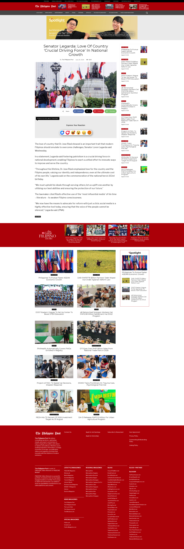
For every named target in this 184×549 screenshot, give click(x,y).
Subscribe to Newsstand (115, 432)
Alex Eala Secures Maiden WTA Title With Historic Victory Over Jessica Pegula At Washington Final (117, 240)
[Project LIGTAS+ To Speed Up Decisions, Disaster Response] (143, 131)
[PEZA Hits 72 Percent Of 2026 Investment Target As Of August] (143, 157)
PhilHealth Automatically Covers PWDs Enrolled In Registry (129, 106)
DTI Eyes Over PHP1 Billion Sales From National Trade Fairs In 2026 (129, 119)
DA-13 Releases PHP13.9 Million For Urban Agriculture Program (128, 172)
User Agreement (134, 432)
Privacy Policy (133, 436)
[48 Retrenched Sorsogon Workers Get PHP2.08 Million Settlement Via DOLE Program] (133, 6)
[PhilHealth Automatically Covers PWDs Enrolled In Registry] (143, 103)
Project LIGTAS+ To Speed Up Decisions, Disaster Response (129, 132)
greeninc (124, 167)
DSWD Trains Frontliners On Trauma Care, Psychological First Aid (130, 145)
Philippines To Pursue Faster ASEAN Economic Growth (72, 6)
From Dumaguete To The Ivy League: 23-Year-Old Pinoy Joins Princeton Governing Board (74, 240)
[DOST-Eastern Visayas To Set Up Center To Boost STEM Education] (109, 6)
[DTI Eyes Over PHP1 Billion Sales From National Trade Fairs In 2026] (143, 117)
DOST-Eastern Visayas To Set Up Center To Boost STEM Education (120, 6)
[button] (147, 12)
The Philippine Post (67, 59)
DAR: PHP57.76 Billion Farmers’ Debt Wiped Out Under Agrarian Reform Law (96, 7)
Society (124, 101)
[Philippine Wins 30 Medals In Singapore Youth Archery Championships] (139, 230)
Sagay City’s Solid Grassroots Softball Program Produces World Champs (95, 239)
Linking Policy (133, 445)
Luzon (123, 85)
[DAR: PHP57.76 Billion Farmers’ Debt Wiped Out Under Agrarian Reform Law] (86, 6)
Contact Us (67, 432)
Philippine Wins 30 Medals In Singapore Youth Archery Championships (139, 239)
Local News (37, 216)
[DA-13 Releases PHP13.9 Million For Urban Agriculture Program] (143, 169)
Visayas (124, 73)
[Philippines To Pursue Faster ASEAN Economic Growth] (62, 6)
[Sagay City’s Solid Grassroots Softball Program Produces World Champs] (95, 230)
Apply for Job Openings (93, 432)
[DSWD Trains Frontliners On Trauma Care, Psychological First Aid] (143, 143)
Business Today (126, 115)
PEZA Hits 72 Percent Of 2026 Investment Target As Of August (129, 159)
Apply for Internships (92, 436)
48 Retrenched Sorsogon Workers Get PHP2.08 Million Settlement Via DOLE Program (144, 7)
